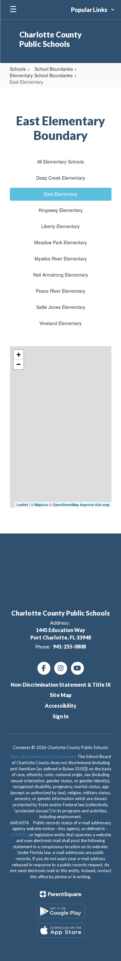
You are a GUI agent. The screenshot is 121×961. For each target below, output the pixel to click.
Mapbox (41, 504)
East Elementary (60, 194)
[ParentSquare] (60, 894)
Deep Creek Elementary (60, 177)
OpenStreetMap (66, 504)
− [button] (18, 364)
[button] (93, 9)
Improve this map (95, 504)
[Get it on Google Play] (60, 911)
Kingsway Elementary (61, 210)
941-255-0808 (69, 646)
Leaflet (22, 504)
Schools (18, 69)
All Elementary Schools (60, 161)
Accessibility (60, 705)
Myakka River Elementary (61, 258)
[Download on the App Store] (60, 930)
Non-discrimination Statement (43, 756)
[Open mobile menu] (13, 9)
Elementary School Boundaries (41, 75)
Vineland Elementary (60, 323)
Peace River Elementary (60, 291)
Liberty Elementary (60, 226)
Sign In (60, 716)
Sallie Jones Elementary (60, 307)
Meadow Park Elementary (60, 242)
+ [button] (18, 355)
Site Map (61, 695)
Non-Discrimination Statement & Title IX (61, 684)
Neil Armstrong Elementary (60, 274)
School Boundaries (54, 69)
